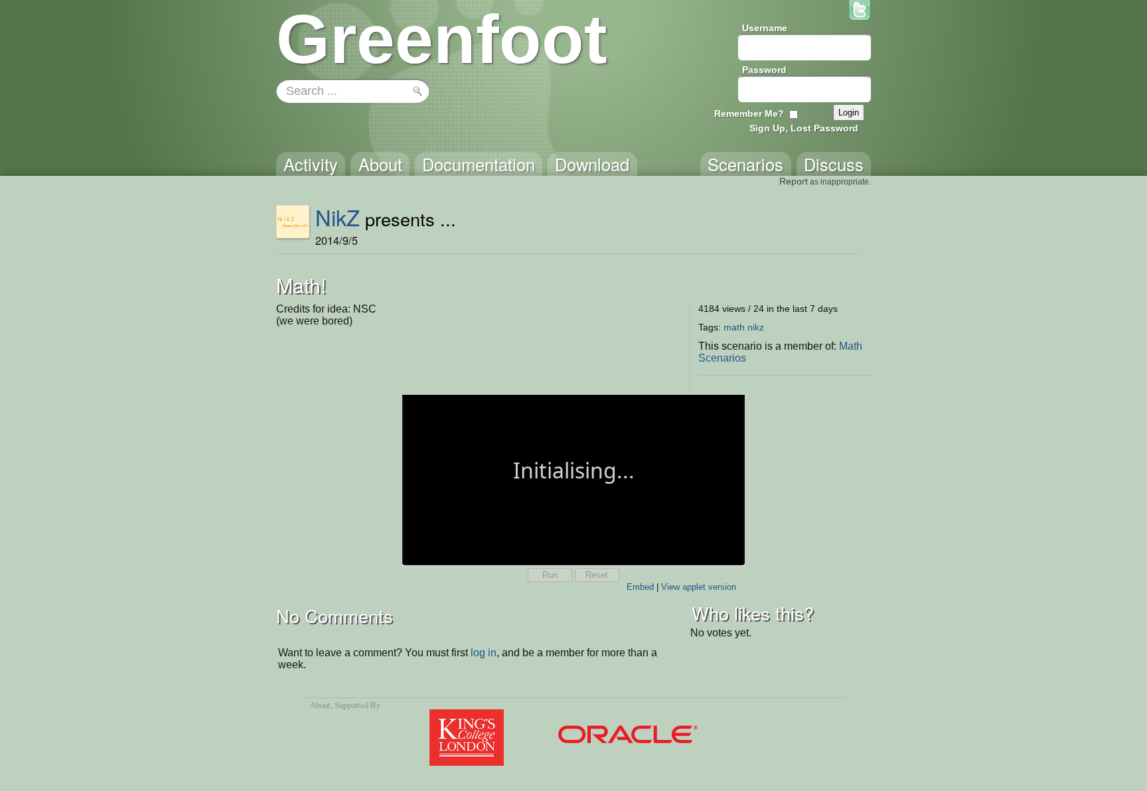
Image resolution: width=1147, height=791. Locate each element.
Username (764, 28)
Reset (596, 575)
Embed (640, 587)
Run (550, 575)
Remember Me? (749, 113)
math (734, 327)
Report (793, 181)
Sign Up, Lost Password (803, 128)
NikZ (337, 217)
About (320, 705)
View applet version (698, 587)
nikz (755, 327)
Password (764, 69)
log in (484, 652)
